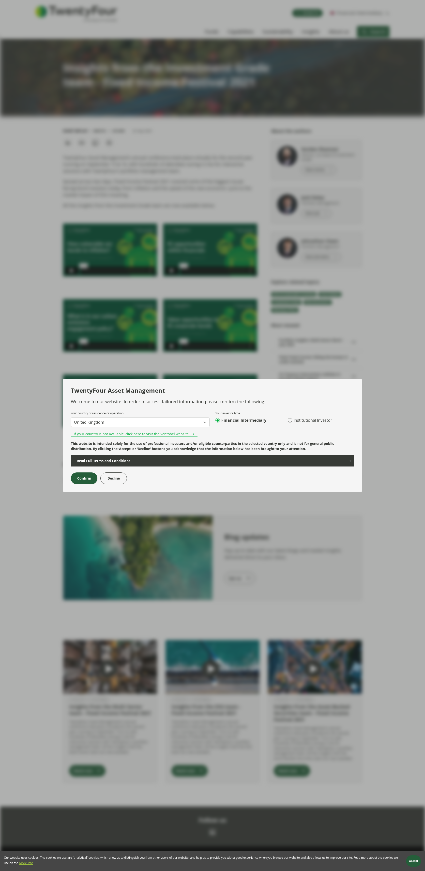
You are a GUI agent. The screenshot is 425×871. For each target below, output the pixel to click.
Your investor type (227, 413)
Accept (413, 861)
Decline (113, 478)
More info (26, 863)
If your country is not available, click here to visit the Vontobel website (131, 434)
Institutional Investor (313, 420)
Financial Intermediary (243, 420)
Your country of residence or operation (97, 413)
